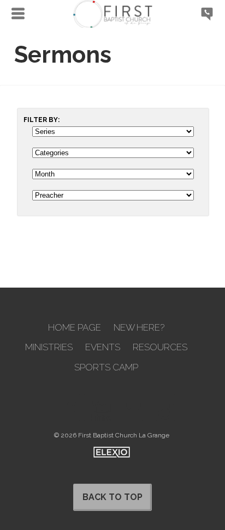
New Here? (139, 327)
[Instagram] (161, 407)
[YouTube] (97, 407)
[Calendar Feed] (129, 407)
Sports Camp (106, 367)
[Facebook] (66, 407)
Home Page (74, 327)
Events (102, 347)
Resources (160, 347)
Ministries (49, 347)
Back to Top (112, 497)
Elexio (111, 452)
